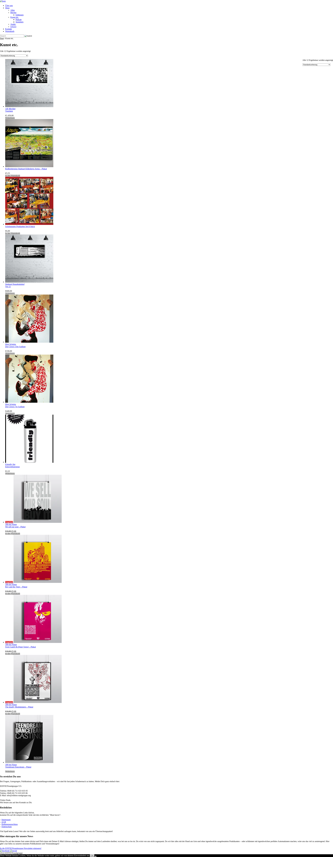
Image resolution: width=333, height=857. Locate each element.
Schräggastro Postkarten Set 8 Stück (20, 226)
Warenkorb (9, 31)
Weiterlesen (10, 118)
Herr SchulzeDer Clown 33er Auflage (15, 345)
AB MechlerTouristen (10, 110)
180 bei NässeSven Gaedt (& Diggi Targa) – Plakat (20, 645)
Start (2, 38)
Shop (7, 8)
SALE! (13, 26)
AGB (3, 822)
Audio (13, 24)
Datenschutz (7, 827)
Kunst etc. (14, 17)
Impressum (6, 820)
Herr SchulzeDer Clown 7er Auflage (15, 405)
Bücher (13, 12)
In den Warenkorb (12, 175)
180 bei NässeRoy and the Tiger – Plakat (16, 585)
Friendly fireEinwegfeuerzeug (12, 465)
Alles (12, 10)
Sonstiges (19, 22)
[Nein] (95, 856)
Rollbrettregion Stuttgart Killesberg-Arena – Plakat (26, 169)
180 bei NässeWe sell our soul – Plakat (15, 525)
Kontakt (8, 29)
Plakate (19, 19)
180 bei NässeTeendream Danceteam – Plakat (18, 766)
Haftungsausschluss (10, 824)
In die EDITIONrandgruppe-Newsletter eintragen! (20, 848)
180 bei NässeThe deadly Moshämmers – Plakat (19, 705)
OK (92, 856)
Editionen (20, 15)
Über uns (9, 5)
